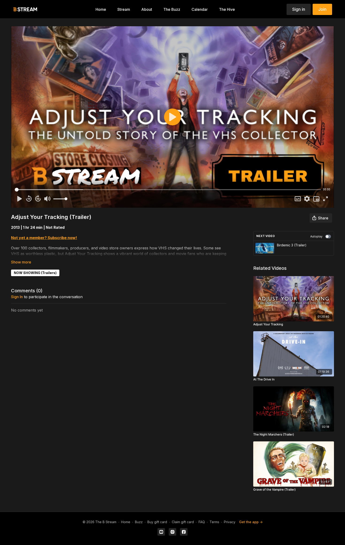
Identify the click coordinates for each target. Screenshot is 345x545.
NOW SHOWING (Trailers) (35, 273)
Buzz (139, 522)
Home (125, 522)
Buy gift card (157, 522)
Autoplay (316, 236)
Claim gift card (183, 522)
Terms (214, 522)
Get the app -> (251, 522)
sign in (17, 296)
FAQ (202, 522)
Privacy (229, 522)
